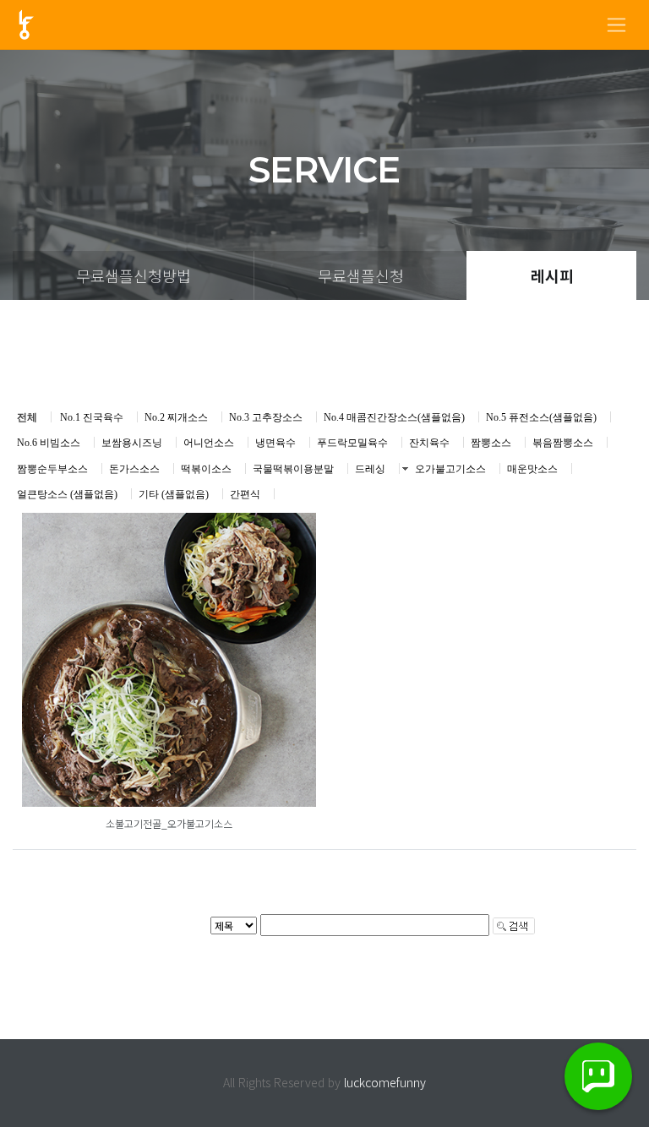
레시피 (552, 275)
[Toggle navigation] (616, 25)
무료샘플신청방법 (133, 275)
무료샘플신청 (361, 275)
